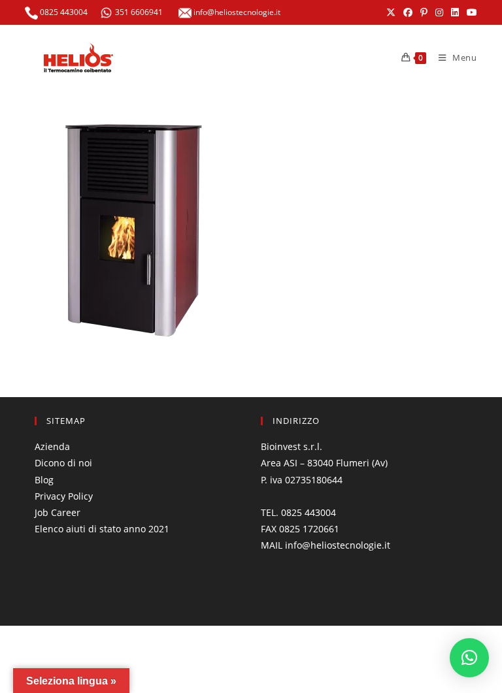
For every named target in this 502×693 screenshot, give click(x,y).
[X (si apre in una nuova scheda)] (390, 12)
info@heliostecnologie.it (236, 12)
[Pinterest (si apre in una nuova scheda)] (423, 12)
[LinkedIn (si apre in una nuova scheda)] (455, 12)
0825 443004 (63, 12)
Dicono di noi (63, 463)
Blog (44, 480)
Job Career (57, 512)
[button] (469, 657)
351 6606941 (139, 12)
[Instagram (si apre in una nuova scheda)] (439, 12)
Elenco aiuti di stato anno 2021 (102, 529)
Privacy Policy (64, 496)
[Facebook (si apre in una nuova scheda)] (407, 12)
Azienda (52, 446)
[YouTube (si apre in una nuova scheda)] (470, 12)
